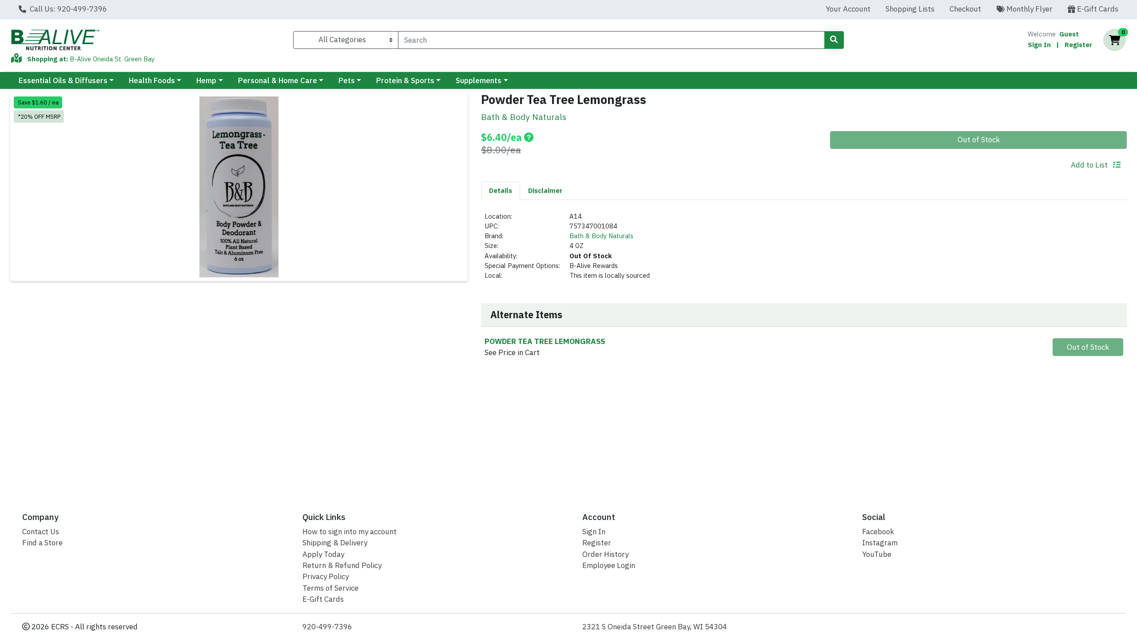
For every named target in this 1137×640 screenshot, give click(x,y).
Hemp (206, 80)
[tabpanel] (804, 250)
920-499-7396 (327, 627)
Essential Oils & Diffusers (63, 80)
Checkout (965, 9)
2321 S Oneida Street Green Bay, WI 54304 (654, 627)
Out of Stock (979, 139)
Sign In (1039, 44)
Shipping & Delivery (334, 543)
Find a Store (42, 543)
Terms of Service (330, 588)
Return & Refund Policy (342, 565)
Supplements (478, 80)
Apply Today (323, 554)
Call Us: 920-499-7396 (67, 9)
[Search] (834, 40)
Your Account (848, 9)
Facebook (878, 531)
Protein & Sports (405, 80)
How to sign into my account (349, 531)
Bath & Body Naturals (601, 236)
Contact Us (40, 531)
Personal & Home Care (277, 80)
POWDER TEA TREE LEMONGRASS (545, 341)
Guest (1069, 34)
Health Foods (152, 80)
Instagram (880, 543)
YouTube (876, 554)
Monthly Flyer (1029, 9)
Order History (605, 554)
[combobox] (611, 40)
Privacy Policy (325, 576)
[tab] (500, 191)
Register (1078, 44)
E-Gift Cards (1096, 9)
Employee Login (608, 565)
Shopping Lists (910, 9)
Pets (346, 80)
